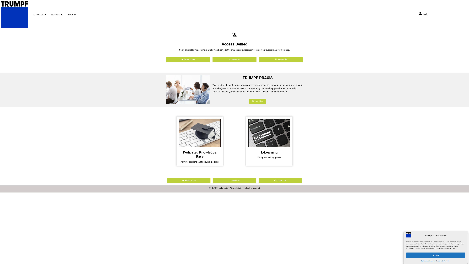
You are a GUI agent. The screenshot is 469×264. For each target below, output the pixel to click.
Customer (55, 14)
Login (425, 14)
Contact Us (38, 14)
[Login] (420, 13)
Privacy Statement (442, 261)
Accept (435, 255)
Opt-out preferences (428, 261)
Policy (70, 14)
